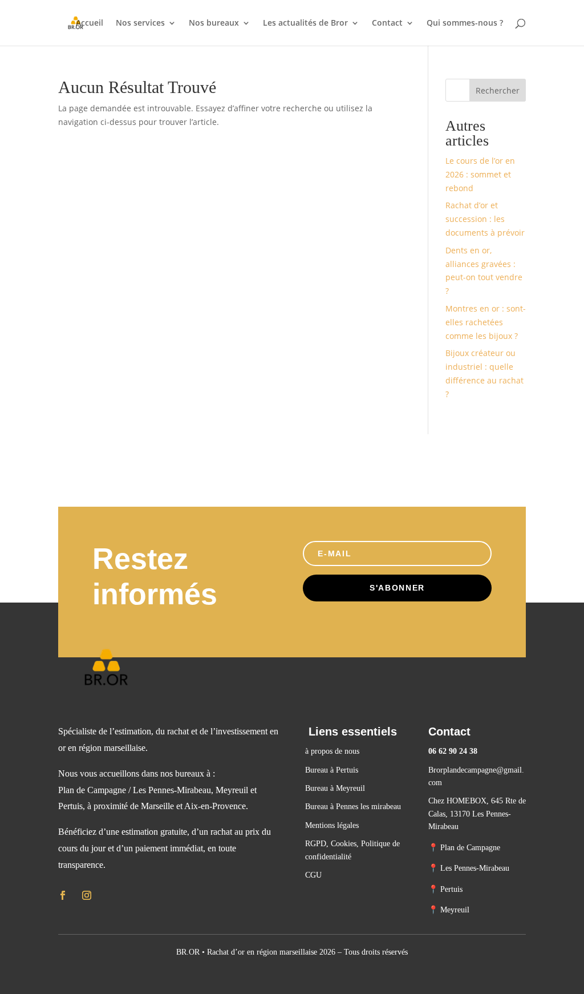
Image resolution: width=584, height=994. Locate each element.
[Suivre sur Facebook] (63, 895)
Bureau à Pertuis (332, 770)
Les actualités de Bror (305, 23)
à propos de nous (332, 751)
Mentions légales (332, 825)
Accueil (89, 23)
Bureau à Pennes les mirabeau (353, 806)
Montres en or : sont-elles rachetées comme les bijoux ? (485, 322)
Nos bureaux (214, 23)
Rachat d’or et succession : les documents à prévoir (485, 219)
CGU (313, 875)
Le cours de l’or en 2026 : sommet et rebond (480, 174)
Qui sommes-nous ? (465, 23)
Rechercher (498, 90)
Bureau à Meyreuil (335, 788)
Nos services (140, 23)
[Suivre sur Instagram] (87, 895)
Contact (387, 23)
